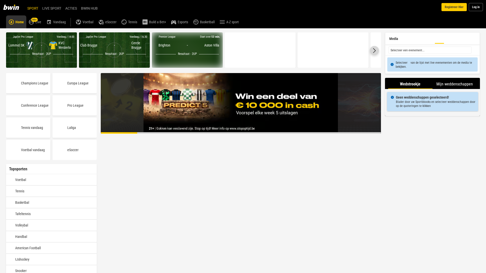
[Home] (14, 7)
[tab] (410, 83)
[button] (374, 50)
